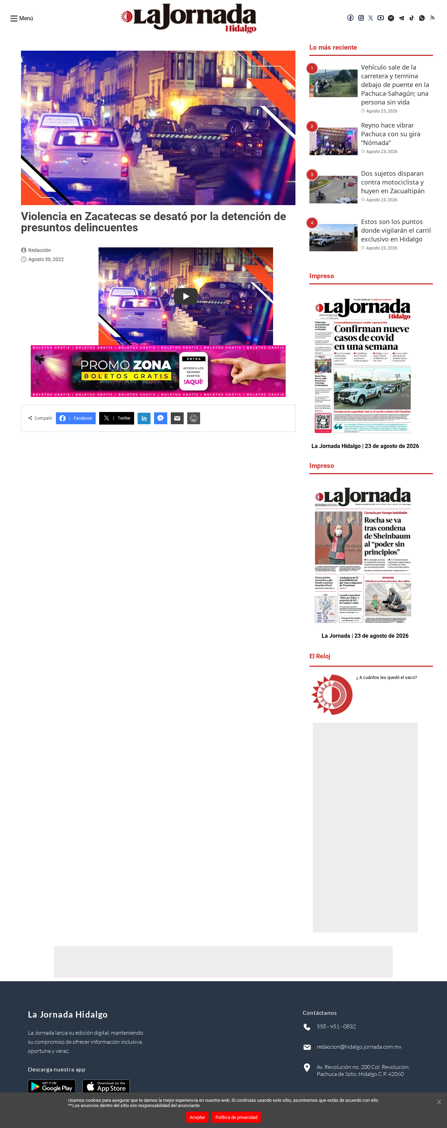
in (144, 418)
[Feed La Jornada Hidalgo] (433, 18)
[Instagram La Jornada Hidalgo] (361, 18)
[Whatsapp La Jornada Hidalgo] (422, 18)
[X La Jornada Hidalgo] (371, 18)
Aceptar (197, 1117)
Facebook (80, 418)
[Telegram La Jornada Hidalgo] (401, 18)
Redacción (39, 250)
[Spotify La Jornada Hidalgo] (391, 18)
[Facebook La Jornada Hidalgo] (350, 18)
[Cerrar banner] (439, 1102)
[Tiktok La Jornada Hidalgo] (412, 18)
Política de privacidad (236, 1117)
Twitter (122, 418)
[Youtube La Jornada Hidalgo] (380, 18)
